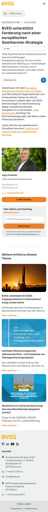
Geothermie (10, 80)
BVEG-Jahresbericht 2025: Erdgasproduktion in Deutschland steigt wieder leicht (21, 299)
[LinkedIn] (7, 444)
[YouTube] (12, 444)
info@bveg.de (12, 476)
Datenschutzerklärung (26, 234)
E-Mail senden (24, 199)
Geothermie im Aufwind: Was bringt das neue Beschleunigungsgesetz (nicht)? (22, 409)
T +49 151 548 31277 (15, 494)
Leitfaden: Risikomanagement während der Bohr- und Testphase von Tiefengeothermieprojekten (23, 354)
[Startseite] (5, 13)
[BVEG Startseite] (24, 437)
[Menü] (44, 3)
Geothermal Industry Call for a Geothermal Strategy (20, 131)
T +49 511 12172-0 (14, 471)
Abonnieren (24, 226)
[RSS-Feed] (17, 444)
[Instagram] (3, 444)
